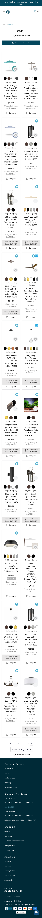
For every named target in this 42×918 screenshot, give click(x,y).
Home (4, 25)
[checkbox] (7, 113)
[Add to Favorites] (15, 69)
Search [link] (10, 25)
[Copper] (12, 348)
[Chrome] (34, 210)
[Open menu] (4, 12)
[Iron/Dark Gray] (16, 78)
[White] (12, 78)
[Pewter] (37, 279)
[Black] (5, 78)
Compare (12, 113)
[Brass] (11, 279)
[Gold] (25, 210)
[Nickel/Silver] (31, 144)
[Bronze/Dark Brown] (9, 78)
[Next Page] (31, 743)
